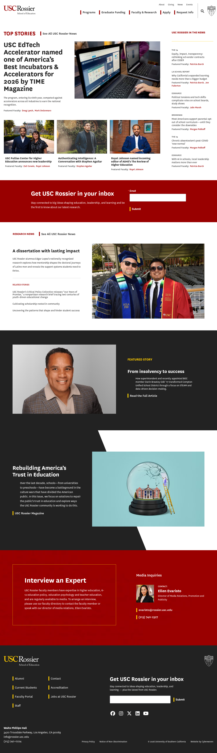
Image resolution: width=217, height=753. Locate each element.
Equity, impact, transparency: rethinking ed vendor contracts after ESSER (188, 57)
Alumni (19, 679)
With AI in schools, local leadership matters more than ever (190, 161)
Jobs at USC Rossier (63, 697)
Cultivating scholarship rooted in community (36, 303)
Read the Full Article (143, 396)
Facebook (113, 713)
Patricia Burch (197, 64)
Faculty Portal (24, 697)
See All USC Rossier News (60, 33)
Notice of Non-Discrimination (113, 741)
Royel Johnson (43, 166)
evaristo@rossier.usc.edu (155, 610)
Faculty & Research (144, 12)
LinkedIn (138, 713)
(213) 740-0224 (12, 741)
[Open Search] (202, 8)
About (161, 4)
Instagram (121, 713)
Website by (202, 741)
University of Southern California (211, 10)
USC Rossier (19, 8)
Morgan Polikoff (197, 129)
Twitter (129, 713)
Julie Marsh (195, 107)
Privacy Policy (88, 741)
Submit (136, 209)
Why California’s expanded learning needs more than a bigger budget (190, 77)
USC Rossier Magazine (29, 513)
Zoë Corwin (28, 166)
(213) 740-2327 (148, 617)
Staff (18, 706)
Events (189, 4)
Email (133, 191)
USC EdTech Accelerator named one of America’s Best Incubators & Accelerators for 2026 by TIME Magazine (33, 66)
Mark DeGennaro (43, 110)
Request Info (185, 12)
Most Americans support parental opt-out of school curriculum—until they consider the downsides (192, 122)
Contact (56, 679)
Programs (89, 12)
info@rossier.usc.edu (16, 737)
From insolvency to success (156, 371)
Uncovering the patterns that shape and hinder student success (46, 310)
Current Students (26, 688)
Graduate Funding (113, 12)
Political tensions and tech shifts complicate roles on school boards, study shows (190, 100)
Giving (171, 4)
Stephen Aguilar (84, 166)
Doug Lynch (27, 110)
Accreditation (59, 688)
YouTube (146, 713)
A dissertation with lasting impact (46, 251)
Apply (166, 12)
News (180, 4)
